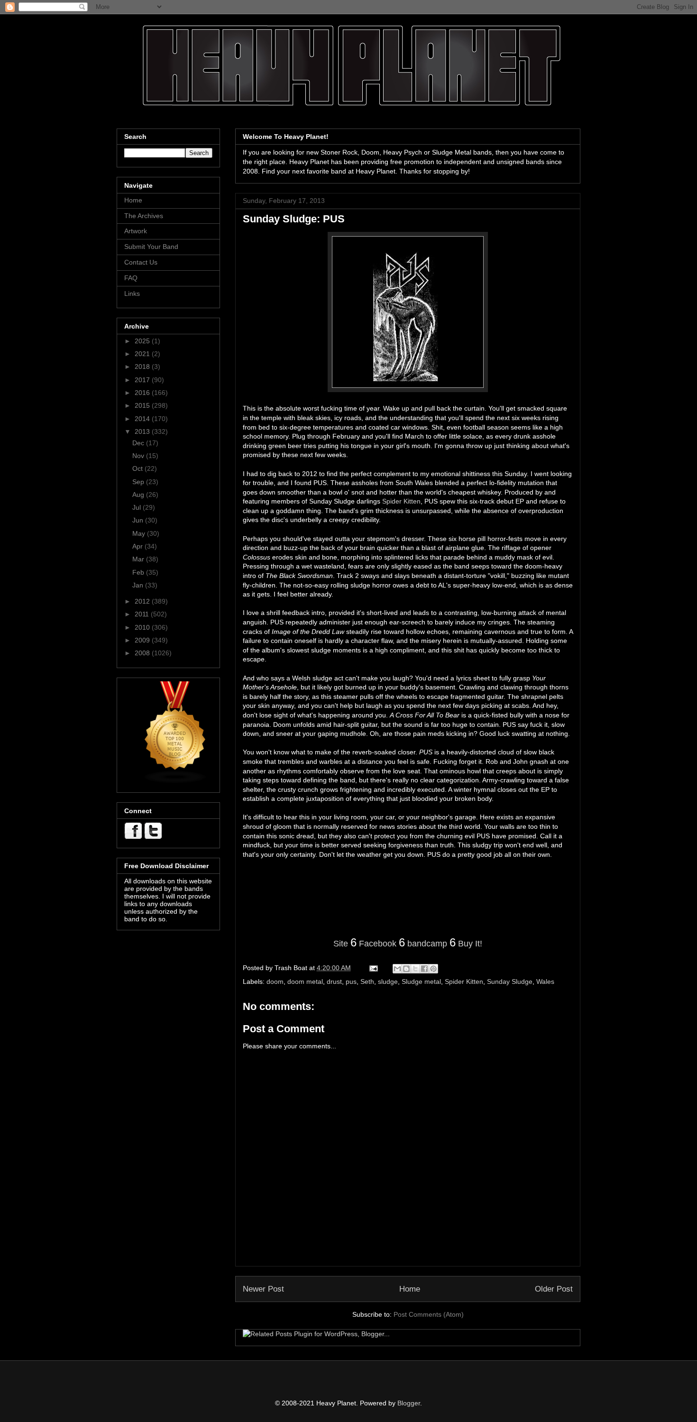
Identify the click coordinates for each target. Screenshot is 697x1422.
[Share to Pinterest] (433, 968)
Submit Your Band (151, 246)
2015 (143, 405)
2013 (143, 431)
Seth (367, 981)
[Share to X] (415, 968)
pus (351, 981)
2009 (143, 640)
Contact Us (140, 262)
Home (409, 1289)
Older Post (554, 1289)
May (139, 533)
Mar (139, 559)
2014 (143, 418)
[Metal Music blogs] (175, 781)
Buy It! (470, 943)
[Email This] (397, 968)
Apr (138, 546)
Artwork (135, 231)
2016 (143, 392)
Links (132, 293)
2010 (143, 627)
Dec (139, 443)
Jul (137, 507)
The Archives (143, 216)
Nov (139, 455)
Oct (138, 468)
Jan (138, 585)
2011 (143, 614)
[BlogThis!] (406, 968)
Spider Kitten (401, 501)
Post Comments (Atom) (429, 1314)
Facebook (377, 943)
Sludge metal (421, 981)
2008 (143, 653)
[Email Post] (373, 968)
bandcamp (427, 943)
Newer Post (263, 1289)
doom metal (305, 981)
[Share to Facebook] (424, 968)
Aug (139, 494)
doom (275, 981)
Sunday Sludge (509, 981)
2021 (143, 354)
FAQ (131, 278)
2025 (143, 341)
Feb (139, 572)
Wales (545, 981)
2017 (143, 380)
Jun (138, 520)
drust (334, 981)
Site (340, 943)
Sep (139, 482)
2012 (143, 601)
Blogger (408, 1403)
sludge (388, 981)
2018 (143, 366)
